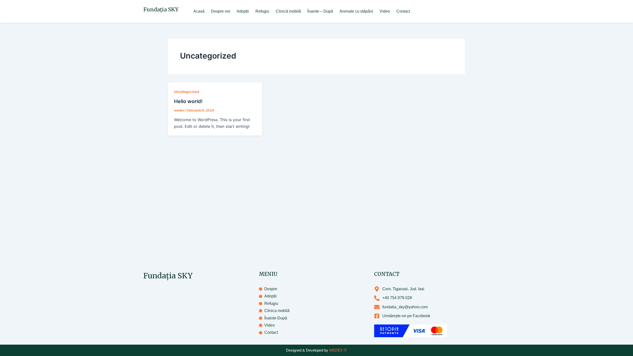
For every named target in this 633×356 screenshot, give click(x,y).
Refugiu (262, 11)
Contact (403, 11)
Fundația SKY (161, 9)
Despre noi (220, 11)
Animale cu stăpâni (356, 11)
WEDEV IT (338, 350)
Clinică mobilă (288, 11)
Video (385, 11)
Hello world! (188, 101)
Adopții (243, 11)
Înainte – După (320, 11)
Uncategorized (186, 91)
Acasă (198, 11)
